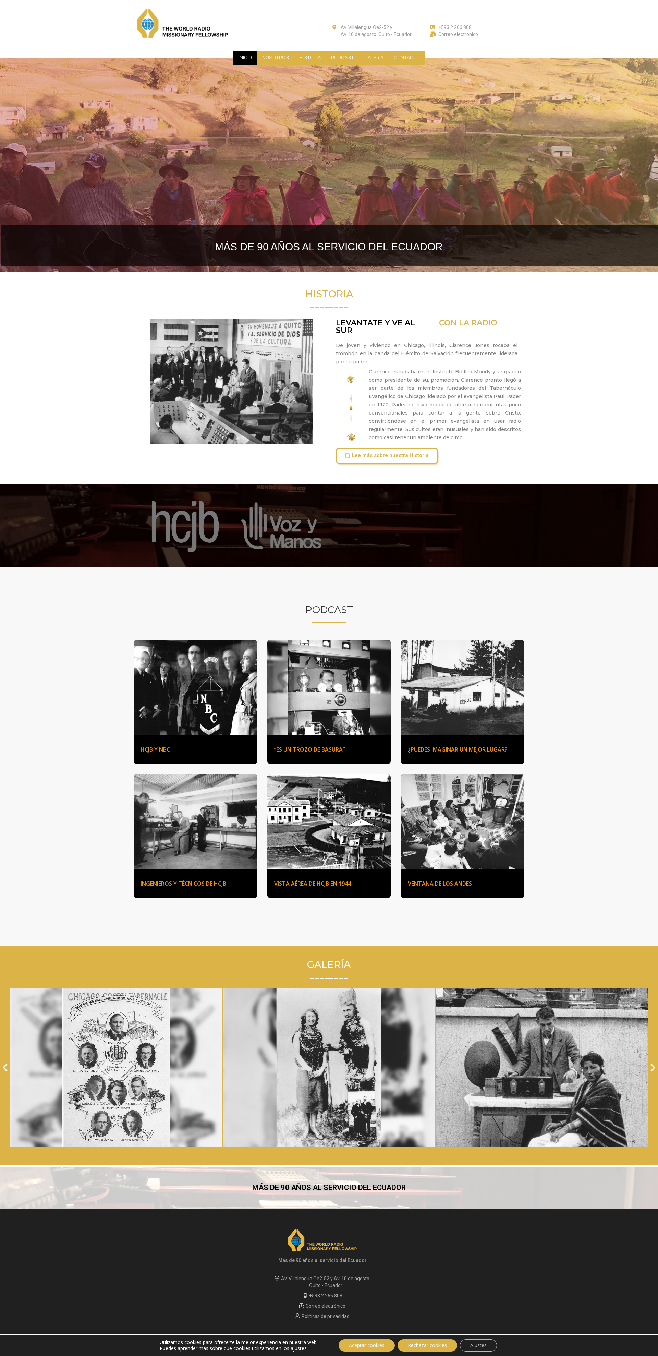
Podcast (342, 58)
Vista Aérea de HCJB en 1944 (312, 883)
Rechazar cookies (427, 1345)
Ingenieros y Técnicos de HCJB (183, 883)
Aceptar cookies (367, 1345)
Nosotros (275, 58)
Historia (310, 58)
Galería (373, 58)
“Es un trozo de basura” (309, 749)
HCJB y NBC (155, 749)
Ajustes (478, 1345)
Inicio (245, 58)
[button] (387, 456)
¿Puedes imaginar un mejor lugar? (458, 749)
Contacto (407, 58)
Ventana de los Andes (440, 883)
